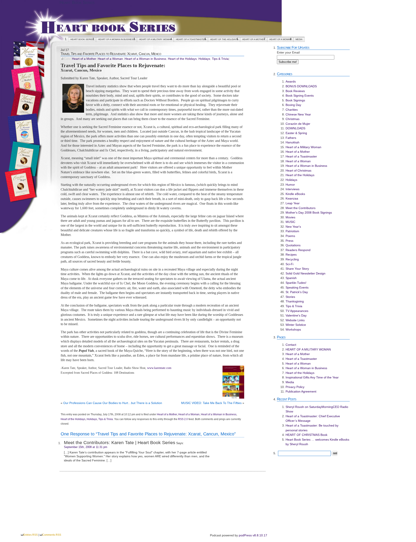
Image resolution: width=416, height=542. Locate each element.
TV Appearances (297, 311)
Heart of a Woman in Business (116, 39)
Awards (291, 81)
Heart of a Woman (280, 39)
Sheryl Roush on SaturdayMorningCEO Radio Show (317, 409)
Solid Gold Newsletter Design (305, 273)
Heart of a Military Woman (303, 147)
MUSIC (290, 222)
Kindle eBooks (295, 194)
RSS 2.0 (183, 419)
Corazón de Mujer (298, 123)
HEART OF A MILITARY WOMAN (155, 39)
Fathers (291, 138)
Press (289, 240)
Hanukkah (292, 142)
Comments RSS (51, 534)
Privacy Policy (295, 387)
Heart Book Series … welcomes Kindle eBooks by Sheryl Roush (317, 442)
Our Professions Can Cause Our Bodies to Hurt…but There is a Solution (112, 403)
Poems (290, 236)
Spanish (291, 278)
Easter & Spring (296, 133)
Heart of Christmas (298, 170)
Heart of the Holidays (224, 39)
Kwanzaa (292, 198)
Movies (290, 217)
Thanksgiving (295, 301)
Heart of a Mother (253, 39)
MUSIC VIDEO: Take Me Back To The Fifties (211, 403)
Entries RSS (30, 534)
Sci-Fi (289, 264)
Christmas (292, 119)
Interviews (292, 189)
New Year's (293, 226)
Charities (292, 109)
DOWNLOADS (295, 128)
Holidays (204, 58)
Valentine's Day (296, 315)
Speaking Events (297, 287)
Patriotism (292, 231)
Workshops (293, 329)
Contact (291, 344)
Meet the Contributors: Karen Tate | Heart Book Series (119, 442)
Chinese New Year (298, 114)
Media (299, 39)
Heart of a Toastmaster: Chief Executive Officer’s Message (313, 418)
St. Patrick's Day (297, 292)
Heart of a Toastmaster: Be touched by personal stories (312, 428)
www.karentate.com (159, 368)
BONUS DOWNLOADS (301, 86)
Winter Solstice (296, 324)
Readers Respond (298, 250)
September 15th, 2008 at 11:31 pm (85, 447)
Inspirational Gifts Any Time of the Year (312, 377)
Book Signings (295, 100)
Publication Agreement (301, 391)
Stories (290, 297)
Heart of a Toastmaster (191, 39)
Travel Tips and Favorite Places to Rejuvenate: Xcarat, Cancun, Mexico (111, 54)
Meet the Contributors (300, 208)
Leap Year (293, 203)
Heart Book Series (77, 2)
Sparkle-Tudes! (296, 282)
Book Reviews (295, 91)
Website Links (295, 320)
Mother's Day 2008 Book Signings (309, 212)
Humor (290, 184)
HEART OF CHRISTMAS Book (306, 435)
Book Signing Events (300, 95)
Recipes (291, 254)
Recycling (292, 259)
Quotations (293, 245)
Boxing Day (293, 105)
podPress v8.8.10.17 (253, 535)
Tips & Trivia (220, 58)
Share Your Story (297, 268)
